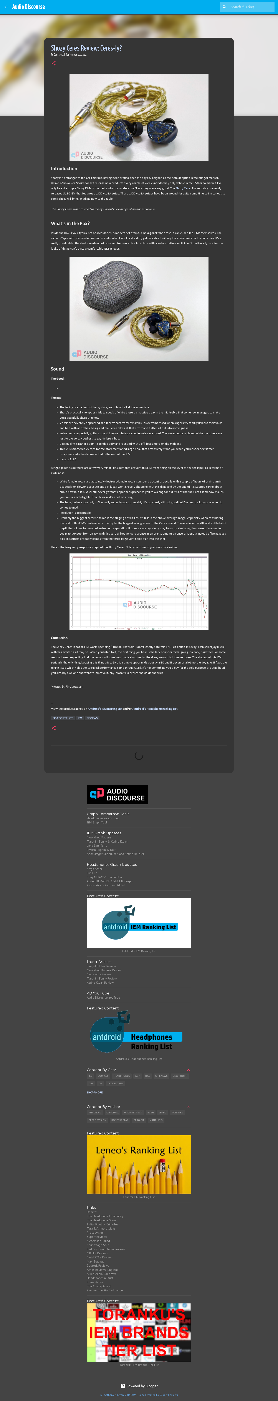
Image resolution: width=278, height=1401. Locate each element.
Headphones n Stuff (100, 1278)
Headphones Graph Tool (103, 818)
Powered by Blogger (142, 1386)
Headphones (122, 1076)
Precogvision (97, 1120)
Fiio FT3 (92, 873)
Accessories (116, 1083)
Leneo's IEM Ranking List (139, 1197)
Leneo (162, 1112)
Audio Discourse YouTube (103, 997)
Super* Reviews (97, 1237)
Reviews (92, 718)
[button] (53, 64)
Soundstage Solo (98, 1245)
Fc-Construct (63, 718)
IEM (80, 718)
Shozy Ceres (184, 188)
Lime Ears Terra (97, 846)
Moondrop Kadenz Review (104, 970)
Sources (103, 1076)
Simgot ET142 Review (101, 966)
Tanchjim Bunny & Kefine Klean (107, 841)
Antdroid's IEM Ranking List (105, 709)
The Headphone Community (105, 1216)
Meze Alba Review (99, 974)
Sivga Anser (94, 869)
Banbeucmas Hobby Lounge (105, 1290)
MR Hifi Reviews (97, 1253)
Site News (161, 1076)
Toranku (177, 1112)
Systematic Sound (98, 1241)
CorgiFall (112, 1112)
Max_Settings (95, 1261)
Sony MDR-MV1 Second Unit (105, 877)
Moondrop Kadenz (99, 837)
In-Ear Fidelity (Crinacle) (102, 1224)
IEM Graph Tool (97, 822)
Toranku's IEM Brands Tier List (139, 1365)
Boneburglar (119, 1120)
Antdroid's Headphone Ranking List (154, 709)
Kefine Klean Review (100, 982)
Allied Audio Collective (102, 1274)
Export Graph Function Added (106, 885)
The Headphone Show (101, 1220)
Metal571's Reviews (100, 1257)
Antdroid (95, 1112)
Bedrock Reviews (98, 1266)
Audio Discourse (28, 7)
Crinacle (139, 1120)
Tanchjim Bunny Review (102, 978)
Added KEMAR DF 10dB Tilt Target (109, 881)
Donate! (92, 1212)
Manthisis (156, 1120)
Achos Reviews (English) (102, 1270)
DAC (147, 1076)
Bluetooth (180, 1076)
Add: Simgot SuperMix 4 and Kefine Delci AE (116, 854)
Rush (150, 1112)
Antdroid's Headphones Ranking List (139, 1059)
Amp (137, 1076)
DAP (91, 1083)
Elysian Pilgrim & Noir (101, 850)
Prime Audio (95, 1282)
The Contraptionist (99, 1286)
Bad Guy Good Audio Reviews (106, 1249)
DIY (101, 1083)
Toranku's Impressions (101, 1228)
